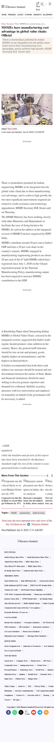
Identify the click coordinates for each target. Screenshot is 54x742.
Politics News (20, 679)
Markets (37, 15)
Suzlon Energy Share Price (14, 557)
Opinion (22, 674)
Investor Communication (24, 691)
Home (4, 15)
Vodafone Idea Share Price (33, 571)
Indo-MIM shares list (28, 581)
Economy (10, 24)
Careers (7, 700)
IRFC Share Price (32, 562)
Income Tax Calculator (12, 622)
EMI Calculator (10, 627)
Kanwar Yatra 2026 (11, 599)
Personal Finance (10, 670)
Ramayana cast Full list (43, 594)
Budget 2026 (32, 679)
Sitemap (46, 695)
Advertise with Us (33, 695)
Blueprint (47, 15)
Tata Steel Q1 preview (12, 603)
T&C (30, 686)
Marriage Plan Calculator (36, 636)
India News (8, 679)
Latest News (8, 661)
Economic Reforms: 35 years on (16, 612)
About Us (21, 686)
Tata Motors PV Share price (14, 566)
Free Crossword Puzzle (12, 651)
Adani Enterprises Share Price (38, 557)
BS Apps (16, 700)
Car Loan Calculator (12, 631)
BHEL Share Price (34, 566)
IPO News (47, 661)
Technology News (26, 670)
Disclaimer (8, 691)
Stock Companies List (12, 646)
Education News (10, 674)
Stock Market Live (11, 581)
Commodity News (10, 665)
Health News (32, 674)
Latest (20, 15)
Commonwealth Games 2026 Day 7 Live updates (22, 608)
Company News (22, 661)
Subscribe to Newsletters (32, 646)
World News (40, 670)
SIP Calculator (24, 627)
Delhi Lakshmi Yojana (32, 603)
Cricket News (41, 665)
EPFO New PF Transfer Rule (40, 585)
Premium (12, 15)
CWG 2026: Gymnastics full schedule (17, 594)
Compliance (8, 695)
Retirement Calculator (41, 627)
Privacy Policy (40, 686)
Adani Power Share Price (13, 562)
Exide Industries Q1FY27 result (15, 585)
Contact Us (20, 695)
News (17, 24)
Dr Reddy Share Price (12, 571)
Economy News (45, 674)
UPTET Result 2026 (29, 599)
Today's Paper (9, 686)
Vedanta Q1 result (11, 590)
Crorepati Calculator (32, 622)
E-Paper (28, 15)
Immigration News (27, 665)
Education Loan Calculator (14, 636)
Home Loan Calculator (31, 631)
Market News (35, 661)
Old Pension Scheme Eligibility (32, 590)
